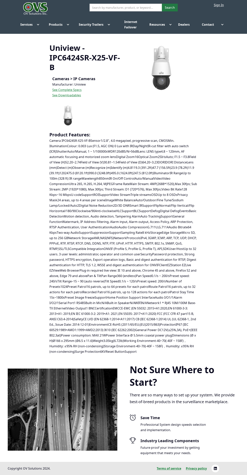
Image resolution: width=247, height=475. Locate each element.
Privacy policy (196, 468)
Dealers (184, 24)
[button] (28, 24)
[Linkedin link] (215, 468)
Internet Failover (127, 24)
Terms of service (169, 468)
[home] (35, 10)
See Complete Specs (67, 90)
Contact (208, 24)
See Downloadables (66, 95)
